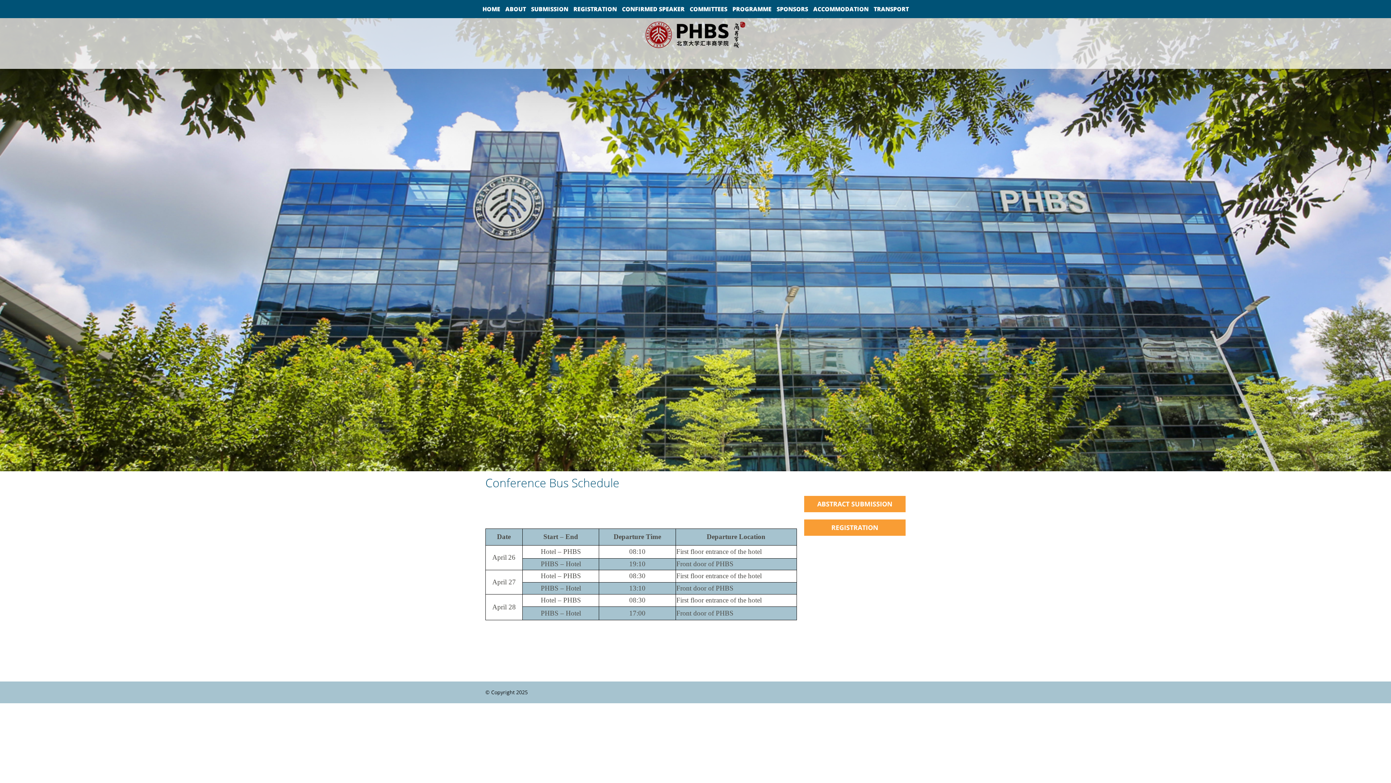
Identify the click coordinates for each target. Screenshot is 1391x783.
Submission (549, 9)
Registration (595, 9)
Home (491, 9)
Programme (752, 9)
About (515, 9)
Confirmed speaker (653, 9)
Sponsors (792, 9)
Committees (708, 9)
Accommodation (841, 9)
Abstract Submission (855, 504)
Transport (891, 9)
